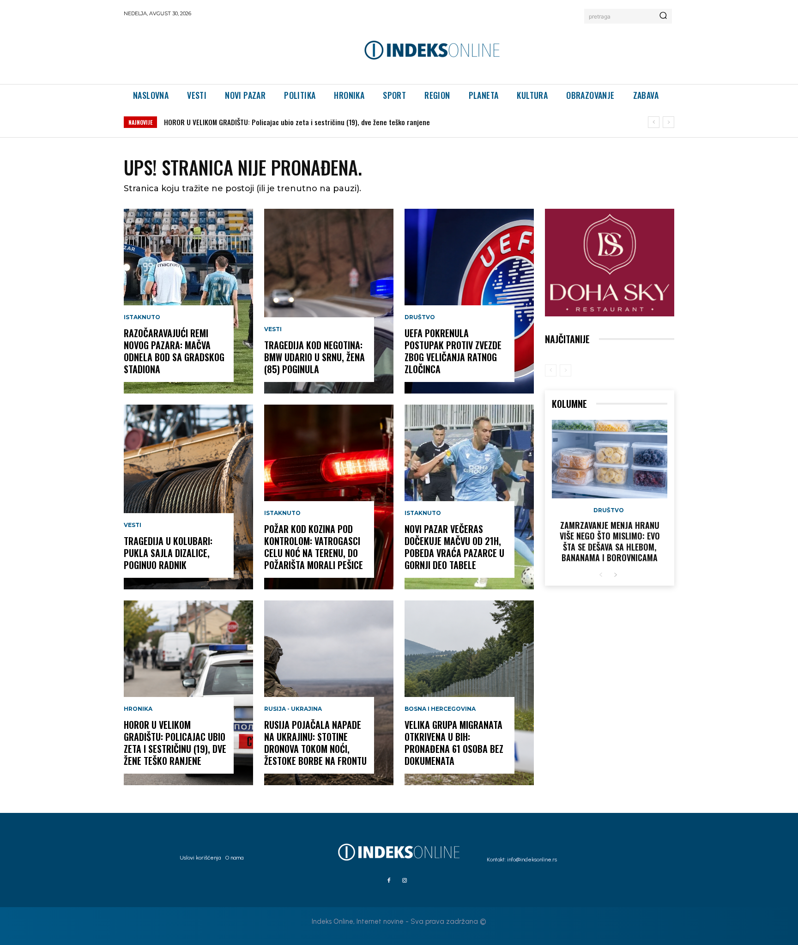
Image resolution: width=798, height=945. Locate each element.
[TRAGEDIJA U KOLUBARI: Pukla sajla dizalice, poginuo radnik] (188, 497)
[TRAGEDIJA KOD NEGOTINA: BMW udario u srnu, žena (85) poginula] (328, 301)
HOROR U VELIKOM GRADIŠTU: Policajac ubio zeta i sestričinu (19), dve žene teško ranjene (175, 743)
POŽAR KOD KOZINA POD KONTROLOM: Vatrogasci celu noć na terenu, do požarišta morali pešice (313, 547)
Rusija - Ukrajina (293, 709)
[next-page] (615, 575)
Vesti (132, 525)
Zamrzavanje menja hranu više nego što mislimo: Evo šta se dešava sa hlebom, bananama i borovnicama (610, 541)
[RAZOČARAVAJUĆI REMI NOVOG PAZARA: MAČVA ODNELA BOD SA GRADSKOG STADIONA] (188, 301)
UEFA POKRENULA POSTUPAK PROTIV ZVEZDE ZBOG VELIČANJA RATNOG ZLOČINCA (453, 351)
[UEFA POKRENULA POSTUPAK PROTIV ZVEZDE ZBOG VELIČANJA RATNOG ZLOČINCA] (469, 301)
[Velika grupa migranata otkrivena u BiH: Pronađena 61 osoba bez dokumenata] (469, 692)
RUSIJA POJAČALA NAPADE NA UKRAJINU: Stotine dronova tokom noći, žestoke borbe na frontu (315, 743)
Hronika (138, 709)
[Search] (663, 16)
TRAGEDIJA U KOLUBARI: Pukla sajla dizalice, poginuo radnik (168, 553)
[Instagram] (404, 880)
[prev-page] (550, 370)
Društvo (420, 317)
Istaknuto (142, 317)
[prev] (653, 122)
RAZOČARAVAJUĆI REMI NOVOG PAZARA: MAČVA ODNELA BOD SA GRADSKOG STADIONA (174, 351)
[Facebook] (388, 880)
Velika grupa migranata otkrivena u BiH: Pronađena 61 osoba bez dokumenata (454, 743)
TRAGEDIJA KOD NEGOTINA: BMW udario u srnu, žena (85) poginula (263, 122)
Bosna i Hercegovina (440, 709)
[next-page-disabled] (565, 370)
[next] (668, 122)
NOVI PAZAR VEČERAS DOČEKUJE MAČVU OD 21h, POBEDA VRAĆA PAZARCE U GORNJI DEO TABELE (454, 547)
